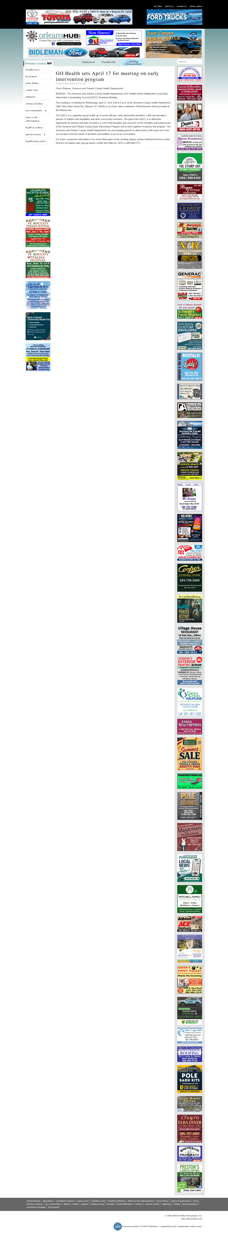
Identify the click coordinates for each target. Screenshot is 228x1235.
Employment (88, 61)
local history (162, 1201)
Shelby (177, 1204)
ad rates (158, 6)
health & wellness (34, 127)
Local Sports (53, 1207)
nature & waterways (180, 1201)
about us (169, 6)
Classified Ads (109, 61)
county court (32, 89)
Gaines (85, 1204)
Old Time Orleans (34, 1204)
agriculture (48, 1201)
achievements (33, 1201)
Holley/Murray (97, 1204)
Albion (67, 1204)
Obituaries (30, 96)
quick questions (190, 1204)
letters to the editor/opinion (32, 118)
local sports (31, 76)
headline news (33, 69)
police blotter (32, 83)
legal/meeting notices (36, 141)
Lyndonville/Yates (124, 1204)
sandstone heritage (36, 1207)
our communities (53, 1204)
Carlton (75, 1204)
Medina (138, 1204)
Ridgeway (166, 1204)
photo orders (196, 6)
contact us (182, 6)
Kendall (110, 1204)
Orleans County (152, 1204)
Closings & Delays (34, 103)
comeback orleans (65, 1201)
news (195, 1201)
